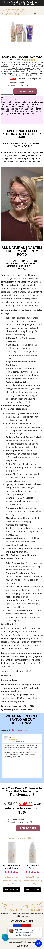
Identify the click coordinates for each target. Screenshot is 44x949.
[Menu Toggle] (35, 14)
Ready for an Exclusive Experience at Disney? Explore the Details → (22, 3)
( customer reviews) (20, 730)
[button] (22, 204)
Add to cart (25, 91)
